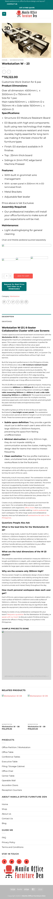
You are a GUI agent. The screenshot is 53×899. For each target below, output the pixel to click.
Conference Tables (11, 757)
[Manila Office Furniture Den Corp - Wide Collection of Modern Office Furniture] (26, 14)
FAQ (4, 837)
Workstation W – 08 (10, 727)
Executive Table (10, 761)
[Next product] (4, 72)
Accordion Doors (10, 785)
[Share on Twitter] (13, 302)
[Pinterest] (26, 862)
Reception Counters (12, 790)
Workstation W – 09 (36, 727)
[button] (4, 14)
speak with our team (10, 617)
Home (4, 60)
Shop (4, 809)
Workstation (16, 60)
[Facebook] (4, 862)
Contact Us (7, 818)
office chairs (29, 508)
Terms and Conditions (12, 847)
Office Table (7, 752)
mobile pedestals (39, 510)
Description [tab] (8, 317)
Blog (4, 823)
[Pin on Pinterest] (22, 302)
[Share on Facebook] (9, 302)
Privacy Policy (8, 842)
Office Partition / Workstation (16, 747)
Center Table (8, 776)
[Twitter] (11, 862)
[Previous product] (9, 72)
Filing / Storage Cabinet (13, 766)
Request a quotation (15, 614)
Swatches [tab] (7, 321)
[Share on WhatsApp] (4, 302)
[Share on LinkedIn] (26, 302)
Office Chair (7, 771)
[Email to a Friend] (17, 302)
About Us (6, 814)
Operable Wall (9, 780)
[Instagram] (19, 862)
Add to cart (23, 276)
